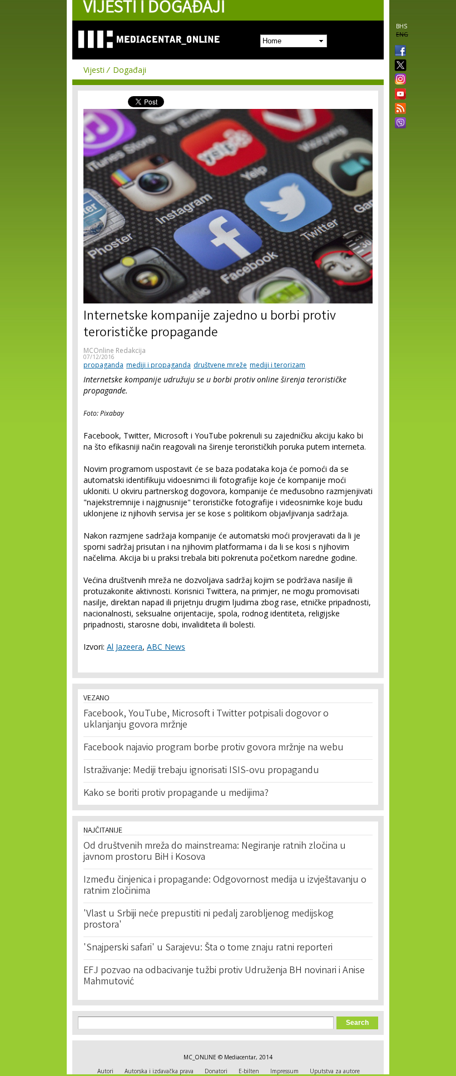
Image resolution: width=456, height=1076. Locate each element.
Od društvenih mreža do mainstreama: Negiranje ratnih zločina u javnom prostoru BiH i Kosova (214, 852)
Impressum (284, 1071)
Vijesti (94, 69)
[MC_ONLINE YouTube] (398, 93)
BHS (401, 26)
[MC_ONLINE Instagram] (398, 80)
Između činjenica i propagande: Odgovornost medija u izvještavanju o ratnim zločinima (224, 886)
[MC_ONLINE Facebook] (398, 51)
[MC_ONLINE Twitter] (398, 66)
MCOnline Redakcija (114, 350)
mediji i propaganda (158, 365)
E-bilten (249, 1071)
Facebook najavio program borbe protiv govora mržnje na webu (213, 748)
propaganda (103, 365)
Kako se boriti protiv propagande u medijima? (176, 793)
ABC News (166, 646)
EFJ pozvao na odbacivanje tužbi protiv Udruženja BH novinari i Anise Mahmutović (224, 976)
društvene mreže (220, 365)
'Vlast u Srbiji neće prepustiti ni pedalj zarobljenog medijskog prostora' (208, 920)
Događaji (129, 69)
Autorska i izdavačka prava (159, 1071)
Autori (105, 1071)
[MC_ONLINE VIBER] (398, 123)
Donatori (216, 1071)
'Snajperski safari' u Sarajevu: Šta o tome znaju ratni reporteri (208, 948)
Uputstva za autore (335, 1071)
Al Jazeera (124, 646)
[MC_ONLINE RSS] (398, 109)
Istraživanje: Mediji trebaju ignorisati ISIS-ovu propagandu (201, 771)
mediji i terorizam (277, 365)
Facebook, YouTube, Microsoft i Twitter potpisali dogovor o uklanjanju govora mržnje (206, 720)
